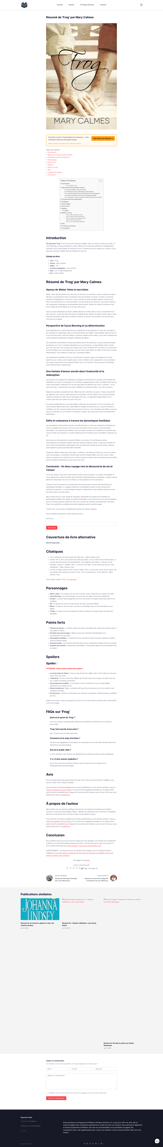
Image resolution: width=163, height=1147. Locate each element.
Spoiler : (66, 210)
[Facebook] (84, 1143)
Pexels (87, 860)
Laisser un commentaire (56, 1098)
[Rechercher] (141, 5)
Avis (49, 170)
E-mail (74, 1069)
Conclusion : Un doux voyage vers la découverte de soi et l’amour (85, 197)
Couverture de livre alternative (59, 157)
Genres (71, 5)
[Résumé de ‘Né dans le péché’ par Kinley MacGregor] (123, 969)
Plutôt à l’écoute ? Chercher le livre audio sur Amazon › (64, 143)
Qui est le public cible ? (75, 220)
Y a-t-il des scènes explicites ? (77, 221)
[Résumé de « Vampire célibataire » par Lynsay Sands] (81, 909)
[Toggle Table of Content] (99, 180)
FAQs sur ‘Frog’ (53, 167)
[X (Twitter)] (87, 1143)
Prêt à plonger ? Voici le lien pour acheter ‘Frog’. (84, 846)
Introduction (52, 152)
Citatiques (65, 201)
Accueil (59, 5)
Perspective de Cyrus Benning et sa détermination (81, 191)
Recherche (49, 518)
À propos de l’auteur (55, 172)
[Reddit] (93, 1143)
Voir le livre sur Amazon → (103, 138)
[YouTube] (101, 1143)
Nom (50, 1069)
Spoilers (50, 165)
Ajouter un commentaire (56, 1075)
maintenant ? (65, 795)
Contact (103, 5)
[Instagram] (96, 1143)
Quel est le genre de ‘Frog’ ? (76, 214)
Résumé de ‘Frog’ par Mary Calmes (60, 155)
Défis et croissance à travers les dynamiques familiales (82, 195)
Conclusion (52, 175)
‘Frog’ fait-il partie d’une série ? (77, 216)
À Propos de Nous (87, 5)
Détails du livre (73, 185)
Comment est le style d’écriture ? (78, 218)
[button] (157, 1141)
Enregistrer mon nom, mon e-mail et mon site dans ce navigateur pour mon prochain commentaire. (77, 1093)
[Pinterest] (90, 1143)
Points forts (52, 162)
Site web (99, 1069)
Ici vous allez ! (72, 579)
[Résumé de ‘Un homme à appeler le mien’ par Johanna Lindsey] (40, 909)
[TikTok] (98, 1143)
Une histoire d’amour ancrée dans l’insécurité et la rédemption (84, 193)
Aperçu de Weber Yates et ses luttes (76, 189)
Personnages (52, 160)
